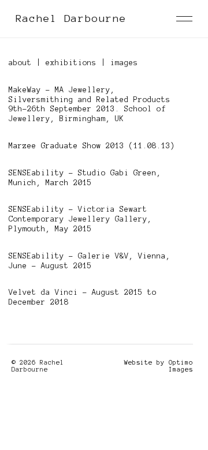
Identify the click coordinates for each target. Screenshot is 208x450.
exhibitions (71, 63)
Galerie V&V (103, 256)
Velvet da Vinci (43, 292)
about (20, 63)
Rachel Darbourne (71, 18)
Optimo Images (181, 366)
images (124, 63)
